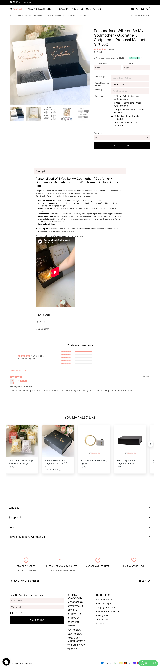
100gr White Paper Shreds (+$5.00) (126, 124)
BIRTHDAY (72, 610)
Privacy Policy (103, 615)
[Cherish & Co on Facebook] (11, 2)
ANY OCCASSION (76, 602)
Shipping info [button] (17, 517)
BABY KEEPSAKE (76, 606)
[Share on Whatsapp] (147, 15)
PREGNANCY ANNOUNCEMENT (76, 639)
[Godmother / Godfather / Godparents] (101, 90)
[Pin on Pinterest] (144, 15)
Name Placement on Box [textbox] (102, 84)
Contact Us (101, 623)
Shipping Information (106, 607)
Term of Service (103, 619)
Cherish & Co (27, 663)
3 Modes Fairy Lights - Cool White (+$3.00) (127, 104)
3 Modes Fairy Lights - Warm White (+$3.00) (128, 97)
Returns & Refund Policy (107, 611)
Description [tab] (41, 171)
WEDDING (72, 649)
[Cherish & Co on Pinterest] (14, 2)
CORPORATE (74, 622)
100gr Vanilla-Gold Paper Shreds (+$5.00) (129, 111)
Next (86, 64)
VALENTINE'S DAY (76, 645)
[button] (100, 49)
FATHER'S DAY (74, 630)
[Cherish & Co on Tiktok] (20, 2)
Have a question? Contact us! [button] (27, 536)
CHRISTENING (74, 614)
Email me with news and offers (24, 613)
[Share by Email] (149, 15)
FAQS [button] (12, 527)
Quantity (98, 133)
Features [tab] (40, 322)
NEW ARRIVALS (36, 9)
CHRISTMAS (73, 618)
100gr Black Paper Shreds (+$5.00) (126, 117)
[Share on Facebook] (139, 15)
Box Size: (101, 63)
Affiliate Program (104, 599)
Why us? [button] (14, 507)
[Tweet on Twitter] (141, 15)
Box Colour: (131, 63)
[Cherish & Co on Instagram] (17, 2)
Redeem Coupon (104, 603)
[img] (16, 376)
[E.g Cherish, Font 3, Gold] (104, 77)
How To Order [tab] (43, 315)
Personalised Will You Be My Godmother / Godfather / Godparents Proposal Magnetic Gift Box (50, 15)
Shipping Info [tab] (42, 329)
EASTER (71, 626)
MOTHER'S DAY (75, 634)
